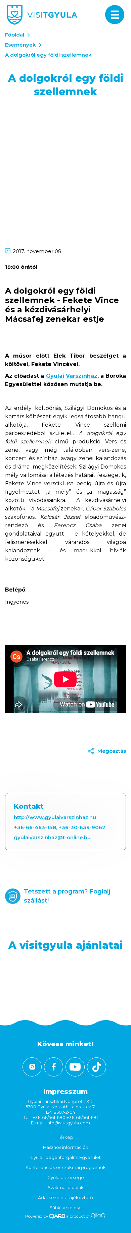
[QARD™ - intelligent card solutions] (57, 1216)
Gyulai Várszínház (71, 376)
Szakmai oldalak (66, 1187)
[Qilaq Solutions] (98, 1216)
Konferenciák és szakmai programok (66, 1167)
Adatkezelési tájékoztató (65, 1197)
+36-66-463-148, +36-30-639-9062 (59, 827)
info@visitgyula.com (68, 1122)
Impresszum (65, 1092)
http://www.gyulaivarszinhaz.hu (55, 817)
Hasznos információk (65, 1147)
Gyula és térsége (65, 1177)
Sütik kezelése (65, 1207)
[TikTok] (96, 1066)
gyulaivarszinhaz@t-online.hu (52, 837)
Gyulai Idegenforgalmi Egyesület (65, 1157)
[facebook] (53, 1066)
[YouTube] (75, 1066)
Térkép (65, 1137)
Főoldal (14, 35)
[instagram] (32, 1066)
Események (20, 45)
